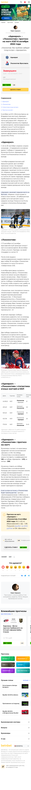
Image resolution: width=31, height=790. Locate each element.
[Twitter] (25, 576)
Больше (26, 680)
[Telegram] (28, 576)
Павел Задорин (15, 31)
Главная (3, 22)
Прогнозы (10, 22)
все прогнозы (6, 614)
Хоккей (17, 22)
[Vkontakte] (22, 576)
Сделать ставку (15, 89)
